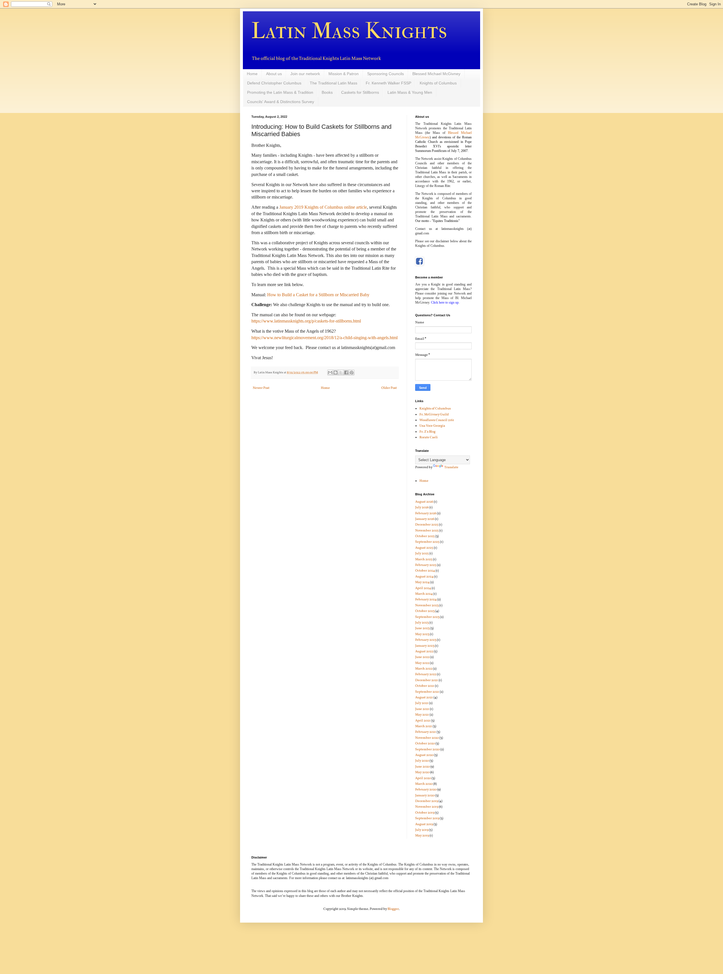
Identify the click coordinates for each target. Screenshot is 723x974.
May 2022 (422, 663)
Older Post (389, 388)
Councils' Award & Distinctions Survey (280, 101)
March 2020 (424, 784)
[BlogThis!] (335, 372)
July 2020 (422, 761)
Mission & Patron (343, 73)
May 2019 (422, 835)
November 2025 (427, 530)
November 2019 (426, 807)
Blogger (393, 909)
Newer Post (261, 388)
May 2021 (422, 714)
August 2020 (424, 755)
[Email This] (330, 372)
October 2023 (425, 611)
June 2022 (422, 657)
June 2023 (422, 628)
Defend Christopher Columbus (274, 83)
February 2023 (425, 640)
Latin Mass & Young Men (409, 92)
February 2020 (426, 789)
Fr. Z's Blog (427, 432)
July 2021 (421, 703)
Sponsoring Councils (385, 73)
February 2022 (425, 674)
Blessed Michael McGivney (436, 73)
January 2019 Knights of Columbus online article (323, 207)
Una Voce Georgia (432, 426)
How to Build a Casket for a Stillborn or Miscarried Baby (318, 294)
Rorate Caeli (428, 437)
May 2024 (422, 582)
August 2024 (424, 576)
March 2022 (423, 668)
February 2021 (425, 732)
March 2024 (424, 594)
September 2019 (427, 818)
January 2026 (424, 519)
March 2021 (423, 726)
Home (252, 73)
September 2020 (427, 749)
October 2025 (425, 536)
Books (327, 92)
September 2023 (427, 617)
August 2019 (424, 824)
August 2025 (424, 548)
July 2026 (422, 507)
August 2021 (424, 697)
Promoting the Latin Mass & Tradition (280, 92)
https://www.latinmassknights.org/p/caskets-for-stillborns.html (306, 321)
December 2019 (426, 801)
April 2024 (423, 588)
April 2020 (423, 778)
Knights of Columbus (438, 83)
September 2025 (427, 542)
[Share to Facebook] (346, 372)
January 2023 (424, 646)
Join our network (305, 73)
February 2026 (425, 513)
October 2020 (425, 743)
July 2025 (422, 553)
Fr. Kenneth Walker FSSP (388, 83)
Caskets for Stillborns (360, 92)
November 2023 (427, 605)
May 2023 (422, 634)
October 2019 (424, 812)
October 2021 (424, 686)
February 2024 (426, 599)
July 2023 (422, 622)
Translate (451, 467)
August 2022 (424, 651)
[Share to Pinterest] (351, 372)
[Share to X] (341, 372)
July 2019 (421, 830)
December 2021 (426, 680)
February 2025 (425, 565)
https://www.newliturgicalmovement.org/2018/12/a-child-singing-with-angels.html (324, 337)
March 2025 (423, 559)
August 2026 (424, 502)
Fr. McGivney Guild (434, 414)
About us (274, 73)
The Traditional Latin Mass (333, 83)
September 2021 (427, 692)
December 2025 (426, 524)
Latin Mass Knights (349, 31)
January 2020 (425, 795)
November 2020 (427, 738)
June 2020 (422, 766)
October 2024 (425, 570)
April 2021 (422, 720)
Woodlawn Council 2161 (436, 420)
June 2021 (422, 709)
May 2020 (422, 772)
